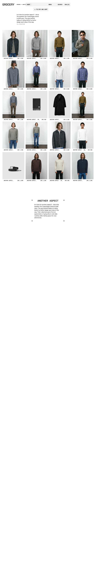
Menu (50, 4)
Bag (67, 4)
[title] (13, 45)
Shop (28, 4)
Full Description (21, 24)
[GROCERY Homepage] (8, 4)
